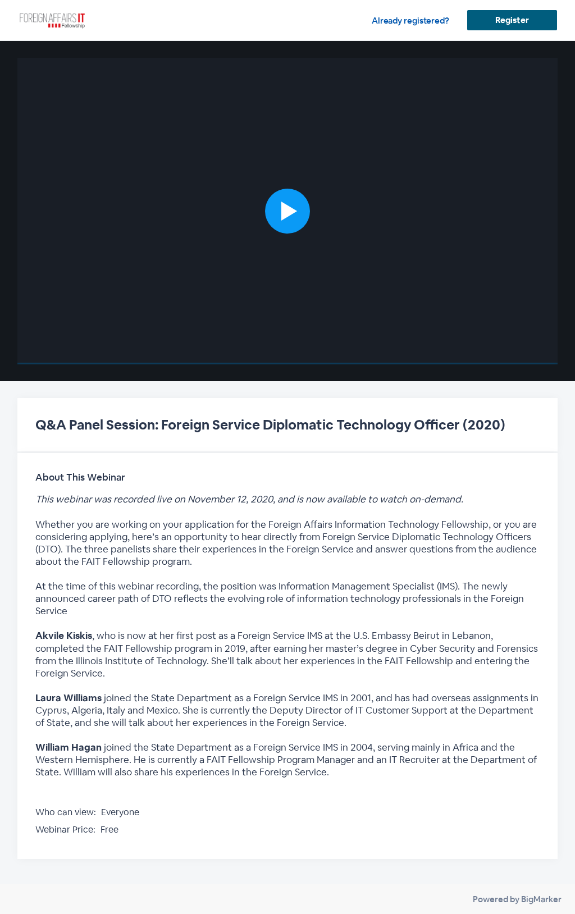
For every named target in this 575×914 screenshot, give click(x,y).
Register (511, 20)
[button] (287, 211)
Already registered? (410, 20)
